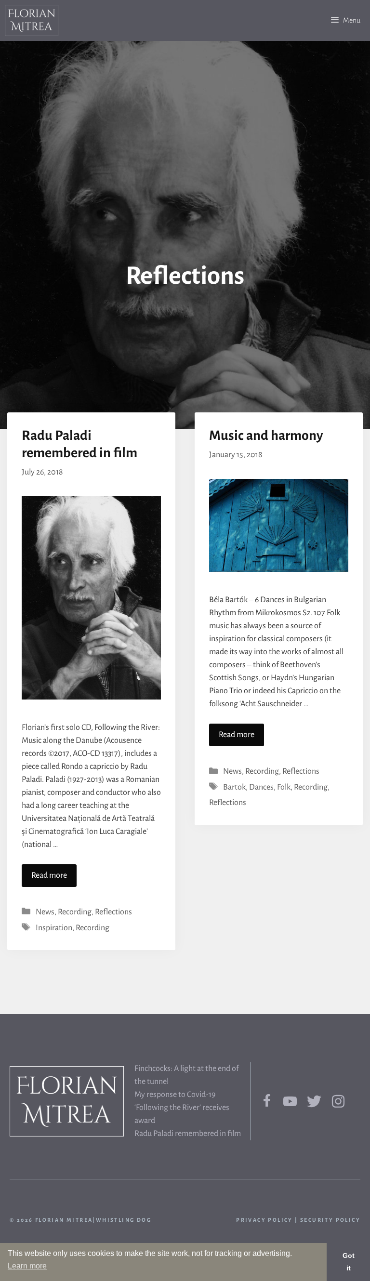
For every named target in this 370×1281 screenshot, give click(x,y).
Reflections (113, 912)
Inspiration (54, 928)
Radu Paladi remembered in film (187, 1133)
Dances (261, 787)
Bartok (234, 787)
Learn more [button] (27, 1266)
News (45, 912)
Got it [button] (349, 1262)
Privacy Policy (264, 1220)
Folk (284, 787)
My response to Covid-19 (174, 1094)
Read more (49, 875)
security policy (330, 1220)
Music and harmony (266, 435)
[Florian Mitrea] (31, 20)
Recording (75, 912)
